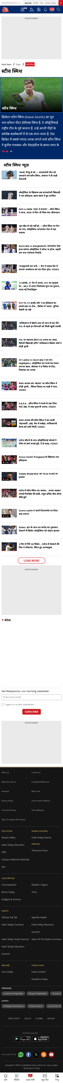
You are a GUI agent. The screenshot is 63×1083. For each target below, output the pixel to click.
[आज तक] (5, 9)
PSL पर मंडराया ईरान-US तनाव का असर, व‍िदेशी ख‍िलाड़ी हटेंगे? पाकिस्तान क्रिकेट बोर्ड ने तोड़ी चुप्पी (40, 343)
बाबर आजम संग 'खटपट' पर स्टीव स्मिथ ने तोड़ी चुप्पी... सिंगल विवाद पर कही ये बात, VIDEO (38, 386)
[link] (61, 3)
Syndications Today (31, 1068)
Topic (18, 64)
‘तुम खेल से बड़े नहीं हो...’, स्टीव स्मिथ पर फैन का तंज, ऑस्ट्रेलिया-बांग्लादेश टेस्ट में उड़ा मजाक (39, 229)
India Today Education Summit (13, 950)
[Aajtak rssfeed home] (43, 1054)
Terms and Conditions (40, 800)
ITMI (4, 852)
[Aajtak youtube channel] (51, 1054)
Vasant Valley (8, 837)
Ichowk (39, 1018)
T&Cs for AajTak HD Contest (14, 819)
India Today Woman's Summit (42, 928)
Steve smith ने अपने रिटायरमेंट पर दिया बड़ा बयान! (38, 512)
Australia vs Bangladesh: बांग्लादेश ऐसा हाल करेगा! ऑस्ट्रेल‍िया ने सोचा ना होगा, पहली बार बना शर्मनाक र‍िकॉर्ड (40, 249)
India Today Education (13, 844)
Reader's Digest (39, 884)
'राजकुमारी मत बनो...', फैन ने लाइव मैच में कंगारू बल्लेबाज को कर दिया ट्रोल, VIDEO (39, 267)
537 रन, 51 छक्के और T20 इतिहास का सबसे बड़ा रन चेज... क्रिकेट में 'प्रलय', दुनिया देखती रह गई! (39, 306)
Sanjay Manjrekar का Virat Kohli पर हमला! (38, 475)
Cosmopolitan (9, 884)
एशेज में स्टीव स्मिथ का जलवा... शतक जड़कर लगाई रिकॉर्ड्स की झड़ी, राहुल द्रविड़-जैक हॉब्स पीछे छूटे (40, 494)
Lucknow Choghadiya (13, 993)
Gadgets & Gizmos (11, 899)
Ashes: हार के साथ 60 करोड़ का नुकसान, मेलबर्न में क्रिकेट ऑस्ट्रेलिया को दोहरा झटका (39, 529)
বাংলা (41, 3)
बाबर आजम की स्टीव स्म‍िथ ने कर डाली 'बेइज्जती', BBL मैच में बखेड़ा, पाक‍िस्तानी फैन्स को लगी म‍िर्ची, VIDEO (38, 423)
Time (34, 891)
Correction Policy (9, 810)
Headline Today (39, 979)
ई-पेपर (36, 3)
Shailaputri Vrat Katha (13, 1006)
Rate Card (35, 791)
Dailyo (27, 1018)
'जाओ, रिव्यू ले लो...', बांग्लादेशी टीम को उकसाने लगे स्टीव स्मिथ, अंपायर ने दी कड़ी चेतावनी (38, 175)
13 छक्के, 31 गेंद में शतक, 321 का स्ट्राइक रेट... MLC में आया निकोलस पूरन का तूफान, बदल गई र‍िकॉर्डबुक (39, 286)
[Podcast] (39, 9)
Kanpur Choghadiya (37, 993)
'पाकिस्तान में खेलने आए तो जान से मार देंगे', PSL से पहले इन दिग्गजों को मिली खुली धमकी (40, 324)
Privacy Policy (7, 800)
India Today (50, 3)
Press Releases (37, 810)
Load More (31, 560)
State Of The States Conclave (46, 939)
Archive (51, 1018)
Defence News (36, 1006)
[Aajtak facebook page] (28, 1054)
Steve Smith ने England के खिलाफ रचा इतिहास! (39, 458)
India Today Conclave (13, 924)
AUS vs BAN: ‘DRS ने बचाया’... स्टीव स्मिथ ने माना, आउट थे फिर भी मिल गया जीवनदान (39, 210)
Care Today (7, 971)
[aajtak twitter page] (36, 1054)
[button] (56, 1077)
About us (5, 772)
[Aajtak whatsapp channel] (21, 1054)
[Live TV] (52, 10)
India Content (38, 971)
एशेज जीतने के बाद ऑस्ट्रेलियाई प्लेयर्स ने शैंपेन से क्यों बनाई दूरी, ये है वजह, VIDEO (38, 442)
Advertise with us (9, 782)
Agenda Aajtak (39, 917)
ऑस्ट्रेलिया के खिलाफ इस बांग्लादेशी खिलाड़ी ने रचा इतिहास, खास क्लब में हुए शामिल (39, 194)
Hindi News (6, 64)
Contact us (36, 772)
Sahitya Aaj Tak (9, 917)
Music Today (8, 891)
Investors (5, 791)
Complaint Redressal (40, 782)
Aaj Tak (28, 3)
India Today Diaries (41, 837)
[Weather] (31, 10)
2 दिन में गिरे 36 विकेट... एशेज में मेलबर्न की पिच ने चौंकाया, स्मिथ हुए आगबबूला (39, 545)
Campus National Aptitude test (15, 863)
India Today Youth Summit (15, 939)
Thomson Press (39, 850)
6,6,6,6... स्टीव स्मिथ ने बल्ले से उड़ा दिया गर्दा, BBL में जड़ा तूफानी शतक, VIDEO (38, 405)
